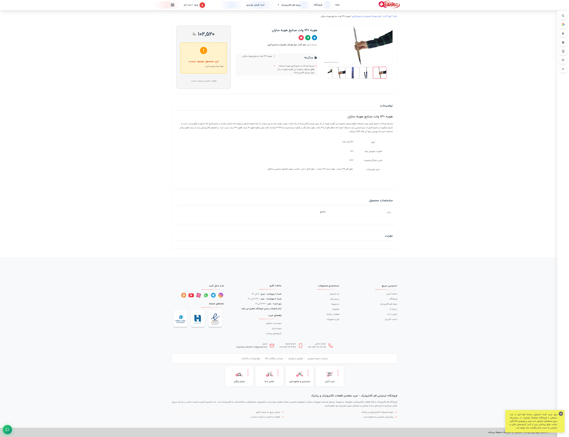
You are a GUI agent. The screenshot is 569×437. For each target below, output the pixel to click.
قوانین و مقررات (295, 358)
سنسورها (335, 304)
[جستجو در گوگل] (563, 24)
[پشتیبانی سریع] (7, 429)
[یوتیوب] (191, 295)
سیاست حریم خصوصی (317, 358)
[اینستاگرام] (221, 295)
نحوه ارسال (277, 328)
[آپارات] (199, 295)
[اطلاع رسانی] (563, 51)
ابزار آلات (387, 16)
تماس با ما (392, 314)
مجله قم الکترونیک (388, 304)
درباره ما (393, 309)
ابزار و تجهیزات (332, 319)
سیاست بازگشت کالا (274, 358)
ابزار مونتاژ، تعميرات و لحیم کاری (366, 16)
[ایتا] (184, 295)
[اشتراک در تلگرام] (314, 37)
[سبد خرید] (563, 42)
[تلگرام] (213, 295)
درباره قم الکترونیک (289, 5)
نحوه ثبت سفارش (274, 323)
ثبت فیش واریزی (255, 5)
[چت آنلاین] (301, 37)
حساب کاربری (391, 319)
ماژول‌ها (335, 309)
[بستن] (563, 69)
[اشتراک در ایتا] (307, 37)
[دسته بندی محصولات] (563, 33)
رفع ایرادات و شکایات (250, 358)
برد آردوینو (334, 293)
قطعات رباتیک (332, 314)
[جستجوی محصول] (563, 15)
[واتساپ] (206, 295)
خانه (337, 5)
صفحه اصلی (391, 293)
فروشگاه (318, 5)
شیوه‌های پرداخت (274, 333)
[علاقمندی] (563, 60)
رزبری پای (334, 299)
